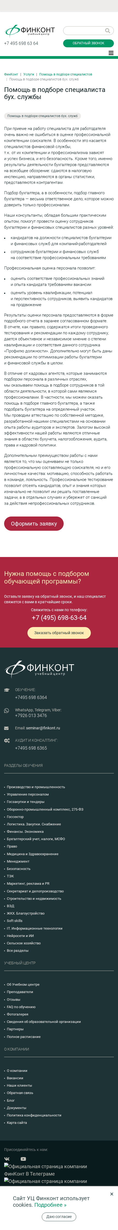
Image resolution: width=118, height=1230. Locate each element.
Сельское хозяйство (24, 943)
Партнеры (15, 1029)
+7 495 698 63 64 (21, 43)
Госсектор (15, 817)
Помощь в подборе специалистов (65, 74)
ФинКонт (11, 74)
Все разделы (18, 950)
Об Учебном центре (23, 984)
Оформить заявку (34, 523)
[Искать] (107, 30)
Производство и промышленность (36, 787)
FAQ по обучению (21, 1007)
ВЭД (10, 906)
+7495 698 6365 (31, 748)
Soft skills (15, 921)
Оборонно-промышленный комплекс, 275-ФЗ (45, 809)
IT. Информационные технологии (35, 928)
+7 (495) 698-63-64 (59, 618)
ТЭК (10, 876)
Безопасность (18, 869)
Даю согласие (59, 1216)
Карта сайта (17, 1123)
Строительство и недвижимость (34, 899)
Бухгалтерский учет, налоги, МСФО (36, 839)
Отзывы (13, 999)
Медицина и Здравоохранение (32, 854)
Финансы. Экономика (25, 831)
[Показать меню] (111, 52)
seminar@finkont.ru (43, 728)
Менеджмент (18, 861)
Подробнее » (50, 1205)
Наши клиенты (19, 1085)
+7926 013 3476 (31, 715)
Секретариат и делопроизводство (35, 891)
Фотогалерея (17, 1014)
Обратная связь (20, 1093)
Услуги (28, 74)
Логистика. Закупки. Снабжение (34, 824)
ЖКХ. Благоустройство (25, 913)
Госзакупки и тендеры (25, 802)
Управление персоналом (28, 794)
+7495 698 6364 (31, 697)
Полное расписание (24, 1037)
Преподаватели (20, 992)
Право (12, 846)
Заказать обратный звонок (59, 633)
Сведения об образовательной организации (44, 1022)
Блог (11, 1100)
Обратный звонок (88, 43)
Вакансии (15, 1078)
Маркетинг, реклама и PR (28, 883)
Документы (16, 1108)
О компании (17, 1071)
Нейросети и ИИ (20, 936)
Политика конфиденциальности (34, 1115)
